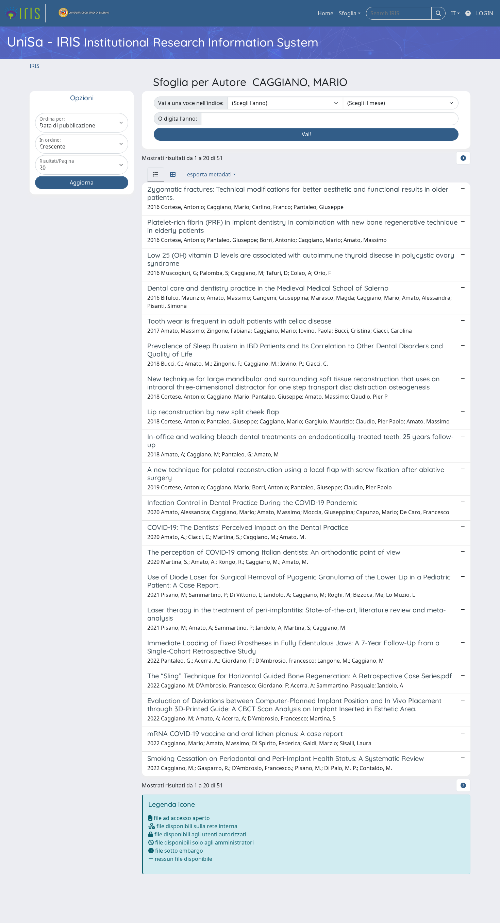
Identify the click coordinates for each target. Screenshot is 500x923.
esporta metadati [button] (209, 174)
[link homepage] (25, 13)
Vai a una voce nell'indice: (190, 103)
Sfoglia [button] (347, 13)
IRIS (34, 66)
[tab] (155, 174)
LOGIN (484, 13)
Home (325, 13)
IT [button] (453, 13)
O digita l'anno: (177, 118)
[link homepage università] (84, 13)
